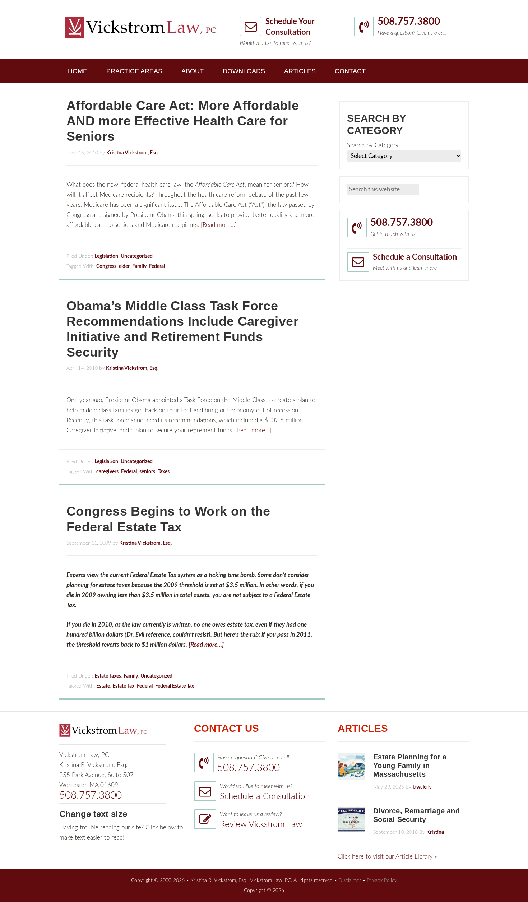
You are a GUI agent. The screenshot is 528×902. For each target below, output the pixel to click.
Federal (157, 266)
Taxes (164, 471)
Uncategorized (137, 256)
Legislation (106, 256)
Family (139, 266)
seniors (147, 471)
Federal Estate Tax (174, 686)
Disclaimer (349, 880)
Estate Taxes (107, 676)
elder (124, 266)
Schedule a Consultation (415, 257)
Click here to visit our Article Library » (387, 857)
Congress (106, 266)
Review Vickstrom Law (261, 824)
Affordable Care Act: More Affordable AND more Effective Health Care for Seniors (182, 121)
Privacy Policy (382, 880)
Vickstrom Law (141, 27)
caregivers (107, 471)
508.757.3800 (409, 22)
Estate (103, 686)
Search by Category (373, 145)
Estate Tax (123, 686)
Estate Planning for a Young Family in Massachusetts (409, 765)
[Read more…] (219, 225)
